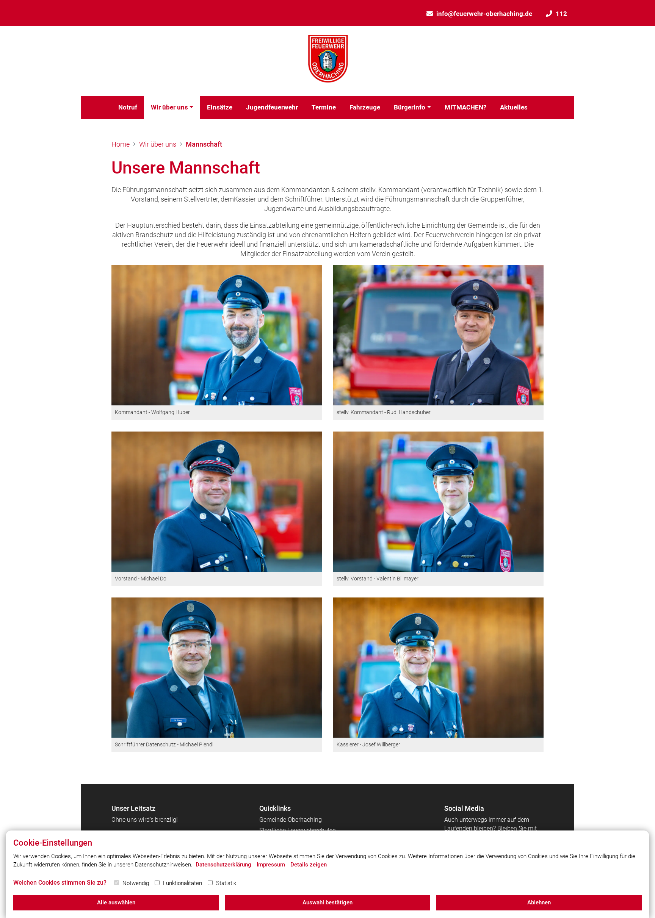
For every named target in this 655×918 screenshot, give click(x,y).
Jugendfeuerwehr (272, 107)
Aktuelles (514, 107)
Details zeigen (308, 864)
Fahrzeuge (364, 107)
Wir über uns (169, 107)
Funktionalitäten (182, 883)
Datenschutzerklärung (223, 864)
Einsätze (219, 107)
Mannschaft (204, 144)
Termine (324, 107)
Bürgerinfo (409, 107)
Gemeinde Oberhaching (290, 819)
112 (561, 13)
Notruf (127, 107)
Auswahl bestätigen (327, 902)
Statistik (226, 883)
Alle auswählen (116, 902)
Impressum (271, 864)
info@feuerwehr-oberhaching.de (484, 13)
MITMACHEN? (465, 107)
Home (120, 144)
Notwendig (135, 883)
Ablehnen (539, 902)
